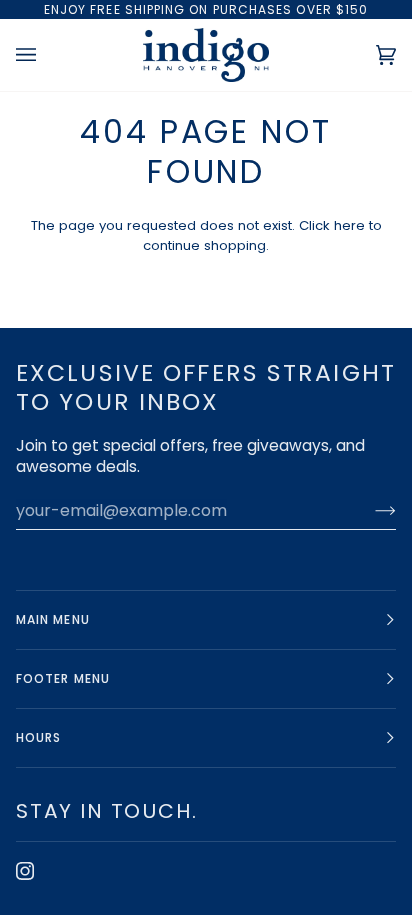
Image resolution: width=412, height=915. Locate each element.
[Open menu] (46, 55)
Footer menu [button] (63, 678)
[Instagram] (25, 871)
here (349, 225)
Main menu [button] (53, 619)
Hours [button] (38, 737)
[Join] (369, 510)
